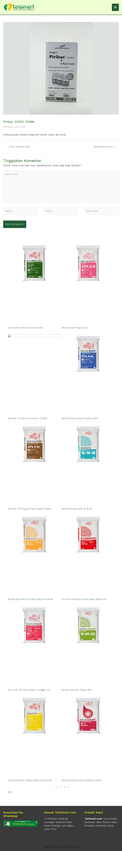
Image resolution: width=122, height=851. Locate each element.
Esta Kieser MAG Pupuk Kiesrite (25, 327)
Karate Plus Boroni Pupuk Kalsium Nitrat (30, 599)
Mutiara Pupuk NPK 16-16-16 (77, 508)
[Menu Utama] (115, 7)
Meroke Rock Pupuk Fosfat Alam (80, 418)
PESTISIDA (7, 127)
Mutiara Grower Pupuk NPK (77, 689)
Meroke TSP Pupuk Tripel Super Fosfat (29, 508)
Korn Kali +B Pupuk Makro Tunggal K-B (29, 689)
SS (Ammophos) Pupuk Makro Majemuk (84, 599)
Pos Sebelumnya (18, 146)
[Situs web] (102, 211)
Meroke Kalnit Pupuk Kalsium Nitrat (81, 780)
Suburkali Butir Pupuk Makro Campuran (30, 780)
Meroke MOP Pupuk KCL (75, 327)
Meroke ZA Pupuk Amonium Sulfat (27, 418)
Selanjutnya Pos (104, 146)
